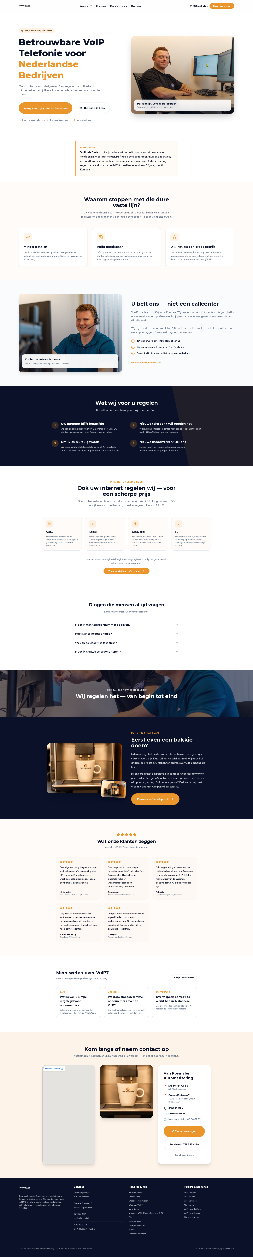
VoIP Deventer (190, 1200)
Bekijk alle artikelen (184, 977)
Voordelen (134, 1209)
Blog (124, 5)
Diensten (84, 5)
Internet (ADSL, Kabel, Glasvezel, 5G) (146, 1213)
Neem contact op (222, 6)
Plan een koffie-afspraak (153, 799)
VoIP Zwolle (189, 1196)
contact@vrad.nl (176, 1113)
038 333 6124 (175, 1108)
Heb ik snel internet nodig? (93, 633)
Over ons (136, 5)
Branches (101, 5)
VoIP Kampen (190, 1192)
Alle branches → (191, 1217)
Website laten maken (138, 1200)
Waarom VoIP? (136, 1205)
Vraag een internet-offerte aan (124, 571)
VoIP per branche (137, 1225)
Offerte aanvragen (184, 1131)
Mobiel (132, 1229)
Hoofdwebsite (135, 1192)
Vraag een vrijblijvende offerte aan (45, 108)
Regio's (114, 5)
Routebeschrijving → (184, 1155)
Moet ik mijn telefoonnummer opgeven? (102, 624)
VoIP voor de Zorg (192, 1209)
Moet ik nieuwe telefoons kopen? (98, 651)
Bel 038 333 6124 (94, 108)
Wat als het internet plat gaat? (96, 642)
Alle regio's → (190, 1205)
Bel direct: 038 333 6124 (184, 1144)
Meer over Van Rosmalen (143, 362)
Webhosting (134, 1196)
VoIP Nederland (136, 1221)
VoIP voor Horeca (192, 1213)
